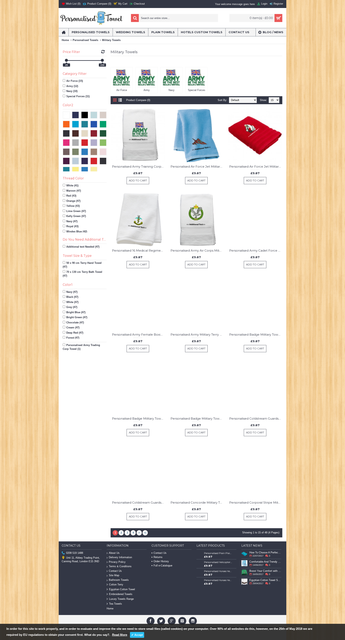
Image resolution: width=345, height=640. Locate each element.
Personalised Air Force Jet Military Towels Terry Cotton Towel (197, 166)
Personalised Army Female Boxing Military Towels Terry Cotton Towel (138, 334)
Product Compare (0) (138, 100)
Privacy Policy (117, 561)
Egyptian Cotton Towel (122, 589)
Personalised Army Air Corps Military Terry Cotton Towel (197, 250)
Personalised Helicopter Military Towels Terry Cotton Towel (218, 562)
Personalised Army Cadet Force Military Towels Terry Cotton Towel (255, 250)
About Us (114, 552)
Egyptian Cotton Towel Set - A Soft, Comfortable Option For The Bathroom (265, 580)
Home (65, 40)
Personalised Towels (85, 40)
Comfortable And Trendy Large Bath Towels (265, 561)
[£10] (102, 60)
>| (145, 532)
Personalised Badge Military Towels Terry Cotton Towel (255, 334)
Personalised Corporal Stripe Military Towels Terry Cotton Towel (255, 502)
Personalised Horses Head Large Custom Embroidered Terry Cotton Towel (218, 580)
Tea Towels (115, 603)
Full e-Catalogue (163, 565)
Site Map (114, 575)
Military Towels (111, 40)
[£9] (66, 60)
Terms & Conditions (120, 566)
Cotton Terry (116, 584)
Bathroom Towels (119, 579)
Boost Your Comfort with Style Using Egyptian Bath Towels (265, 570)
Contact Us (115, 570)
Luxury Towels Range (121, 598)
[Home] (63, 32)
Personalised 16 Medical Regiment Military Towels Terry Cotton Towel (138, 250)
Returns (158, 557)
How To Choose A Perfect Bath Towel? (265, 552)
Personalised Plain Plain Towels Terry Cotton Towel (218, 553)
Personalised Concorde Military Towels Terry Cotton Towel (197, 502)
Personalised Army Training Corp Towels (138, 166)
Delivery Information (120, 557)
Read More (119, 634)
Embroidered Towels (120, 594)
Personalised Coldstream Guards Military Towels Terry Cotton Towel (255, 418)
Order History (161, 561)
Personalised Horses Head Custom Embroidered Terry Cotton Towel (218, 571)
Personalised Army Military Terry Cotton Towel (197, 334)
